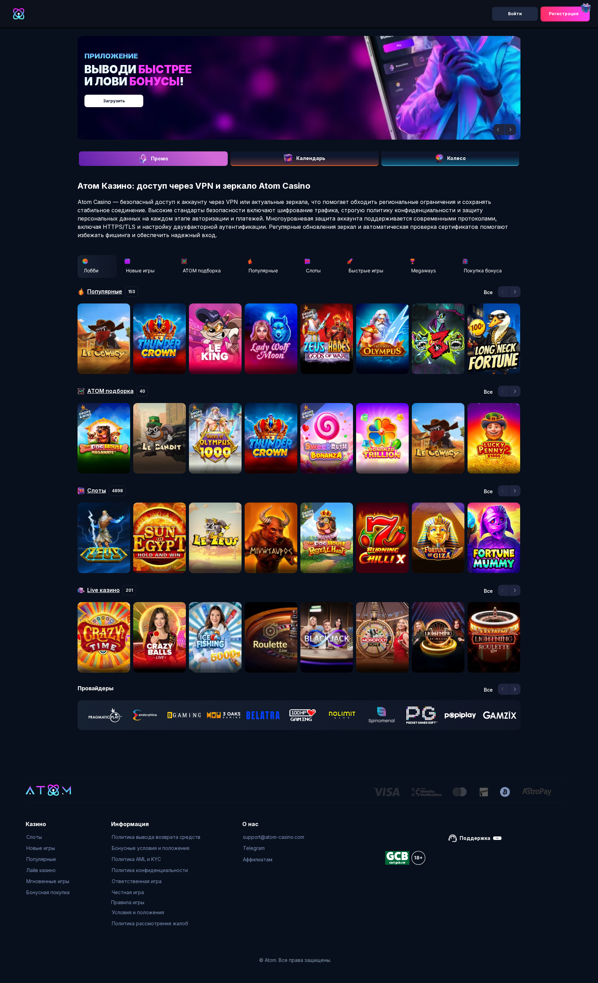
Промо (159, 158)
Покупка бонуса (483, 270)
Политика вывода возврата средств (156, 837)
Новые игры (140, 270)
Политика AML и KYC (136, 859)
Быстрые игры (365, 270)
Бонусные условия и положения (150, 848)
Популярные (263, 270)
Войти (515, 13)
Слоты (313, 270)
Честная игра (128, 892)
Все (488, 292)
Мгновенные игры (47, 881)
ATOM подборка (202, 270)
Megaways (423, 270)
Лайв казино (41, 870)
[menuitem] (48, 837)
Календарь (310, 158)
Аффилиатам (257, 859)
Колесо (456, 158)
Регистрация (564, 13)
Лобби (91, 270)
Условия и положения (138, 912)
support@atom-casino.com (273, 837)
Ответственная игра (137, 881)
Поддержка (475, 838)
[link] (105, 715)
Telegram (254, 848)
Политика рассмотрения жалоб (150, 923)
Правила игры (127, 902)
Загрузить (306, 97)
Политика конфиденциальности (150, 870)
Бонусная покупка (48, 892)
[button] (499, 129)
